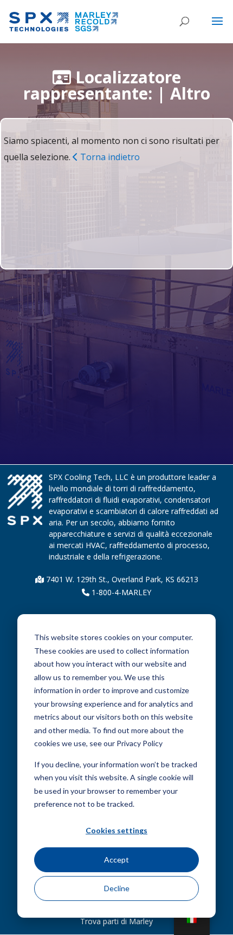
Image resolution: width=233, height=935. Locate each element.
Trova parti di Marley (116, 921)
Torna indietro (109, 157)
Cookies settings (116, 830)
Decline (117, 888)
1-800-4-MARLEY (120, 592)
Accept (116, 859)
